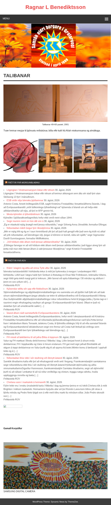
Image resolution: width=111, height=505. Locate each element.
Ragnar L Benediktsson (55, 7)
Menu (6, 18)
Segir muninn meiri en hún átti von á (25, 221)
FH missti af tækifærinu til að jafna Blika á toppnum (33, 337)
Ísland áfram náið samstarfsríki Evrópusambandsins (33, 313)
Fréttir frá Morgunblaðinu (24, 182)
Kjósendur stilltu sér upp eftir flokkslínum (27, 289)
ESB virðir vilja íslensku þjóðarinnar (25, 200)
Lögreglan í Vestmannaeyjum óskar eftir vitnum (30, 190)
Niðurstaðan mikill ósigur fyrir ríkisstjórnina (28, 228)
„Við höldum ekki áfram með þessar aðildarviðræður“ (33, 242)
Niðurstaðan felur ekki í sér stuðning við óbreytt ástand (34, 358)
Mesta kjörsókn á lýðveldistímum (23, 214)
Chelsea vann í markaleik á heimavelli (26, 382)
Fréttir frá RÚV (17, 260)
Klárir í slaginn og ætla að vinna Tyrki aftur (28, 268)
